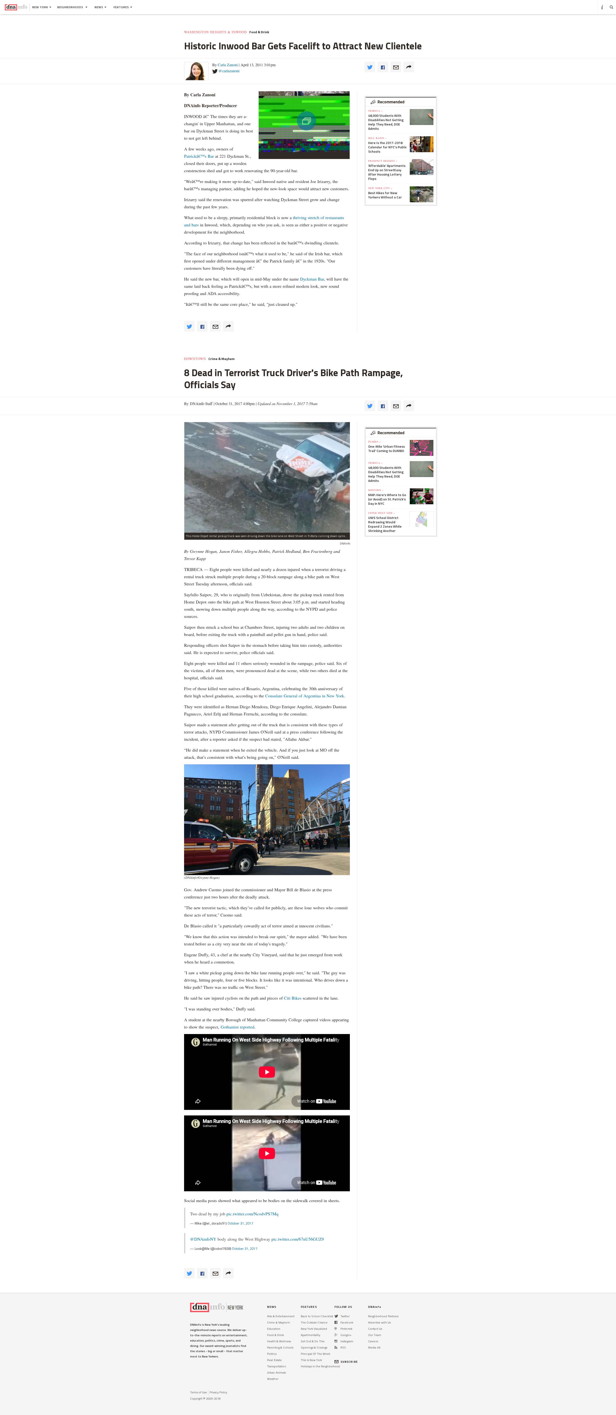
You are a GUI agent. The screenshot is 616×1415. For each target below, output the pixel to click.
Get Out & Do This (312, 1341)
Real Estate (274, 1360)
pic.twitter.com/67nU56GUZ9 (297, 1239)
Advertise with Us (379, 1322)
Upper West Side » (381, 513)
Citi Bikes (293, 998)
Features (121, 7)
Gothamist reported (237, 1027)
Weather (272, 1378)
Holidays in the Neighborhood (320, 1366)
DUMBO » (374, 441)
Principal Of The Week (315, 1353)
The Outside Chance (314, 1322)
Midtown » (376, 490)
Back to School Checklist (317, 1316)
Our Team (374, 1335)
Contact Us (375, 1328)
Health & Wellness (279, 1341)
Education (273, 1328)
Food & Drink (259, 32)
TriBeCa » (375, 110)
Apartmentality (310, 1335)
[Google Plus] (335, 1335)
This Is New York (311, 1360)
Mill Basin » (377, 138)
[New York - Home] (16, 7)
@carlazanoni (228, 70)
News (99, 7)
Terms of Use (198, 1392)
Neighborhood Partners (383, 1316)
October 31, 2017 (240, 1223)
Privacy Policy (218, 1392)
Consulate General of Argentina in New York (304, 696)
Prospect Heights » (383, 161)
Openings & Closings (314, 1347)
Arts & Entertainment (281, 1316)
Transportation (276, 1366)
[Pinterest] (335, 1328)
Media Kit (374, 1347)
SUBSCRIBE (349, 1361)
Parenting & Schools (280, 1347)
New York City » (380, 188)
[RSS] (335, 1347)
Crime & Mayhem (221, 359)
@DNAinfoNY (203, 1239)
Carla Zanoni (228, 64)
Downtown (195, 359)
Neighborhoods (70, 7)
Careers (373, 1341)
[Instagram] (335, 1341)
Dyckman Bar (312, 279)
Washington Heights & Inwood (215, 32)
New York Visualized (314, 1328)
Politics (271, 1353)
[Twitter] (336, 1316)
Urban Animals (276, 1372)
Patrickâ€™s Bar (199, 156)
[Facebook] (335, 1322)
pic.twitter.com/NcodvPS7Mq (252, 1214)
